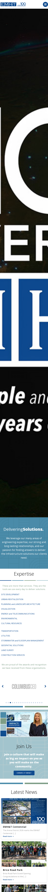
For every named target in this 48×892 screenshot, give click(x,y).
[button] (6, 702)
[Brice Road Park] (24, 854)
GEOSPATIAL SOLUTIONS (12, 645)
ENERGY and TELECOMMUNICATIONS (18, 614)
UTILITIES (5, 635)
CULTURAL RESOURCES (11, 623)
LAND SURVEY (7, 650)
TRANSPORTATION (9, 631)
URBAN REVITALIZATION (12, 599)
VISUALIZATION (8, 609)
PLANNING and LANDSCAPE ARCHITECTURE (20, 604)
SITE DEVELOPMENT (10, 594)
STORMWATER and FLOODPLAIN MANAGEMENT (22, 640)
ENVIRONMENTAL (9, 618)
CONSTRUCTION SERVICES (13, 655)
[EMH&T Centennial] (24, 811)
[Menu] (45, 4)
